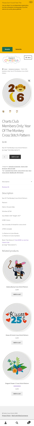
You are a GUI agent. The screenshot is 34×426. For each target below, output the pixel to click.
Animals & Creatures (14, 69)
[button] (29, 80)
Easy (26, 170)
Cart (26, 421)
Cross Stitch (21, 170)
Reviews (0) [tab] (5, 187)
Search (17, 423)
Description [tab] (5, 182)
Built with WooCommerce (20, 415)
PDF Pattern (20, 172)
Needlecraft (13, 172)
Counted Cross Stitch (11, 170)
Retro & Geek (11, 168)
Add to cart (15, 157)
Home (5, 69)
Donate (7, 49)
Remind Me (18, 49)
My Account (5, 423)
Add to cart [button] (17, 294)
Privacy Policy (6, 415)
